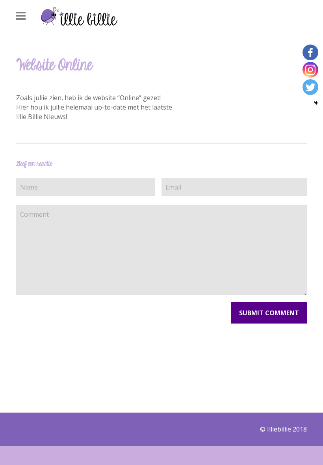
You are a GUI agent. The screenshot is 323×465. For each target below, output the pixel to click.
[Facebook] (310, 52)
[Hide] (316, 103)
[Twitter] (310, 87)
